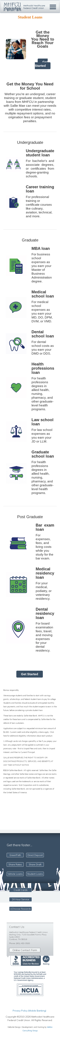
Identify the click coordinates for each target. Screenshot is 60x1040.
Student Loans (35, 873)
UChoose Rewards (20, 908)
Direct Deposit (35, 855)
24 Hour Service (20, 899)
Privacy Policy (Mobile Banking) (29, 1010)
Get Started (41, 63)
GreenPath (15, 855)
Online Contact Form (24, 950)
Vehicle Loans (15, 873)
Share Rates (15, 864)
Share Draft (35, 864)
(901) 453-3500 (23, 943)
